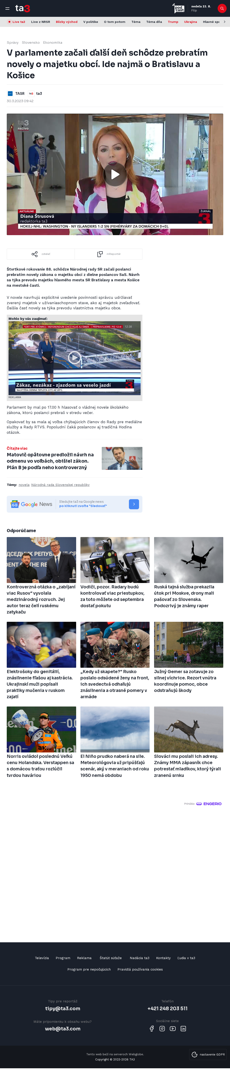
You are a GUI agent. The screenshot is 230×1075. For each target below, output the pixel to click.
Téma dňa (154, 22)
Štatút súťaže (111, 958)
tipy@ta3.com (62, 1009)
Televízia (42, 958)
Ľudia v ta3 (186, 958)
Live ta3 (19, 22)
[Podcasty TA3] (178, 8)
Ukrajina (190, 22)
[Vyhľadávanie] (222, 8)
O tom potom (114, 22)
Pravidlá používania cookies (140, 969)
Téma (135, 22)
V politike (90, 22)
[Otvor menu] (7, 8)
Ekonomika (52, 42)
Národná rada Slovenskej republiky (60, 485)
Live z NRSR (40, 22)
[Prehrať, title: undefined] (115, 174)
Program (63, 958)
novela (24, 485)
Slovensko (31, 42)
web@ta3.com (62, 1029)
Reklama (84, 958)
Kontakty (163, 958)
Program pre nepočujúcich (89, 969)
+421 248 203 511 (168, 1009)
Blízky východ (66, 22)
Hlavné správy (214, 22)
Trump (173, 22)
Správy (12, 42)
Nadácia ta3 (139, 958)
